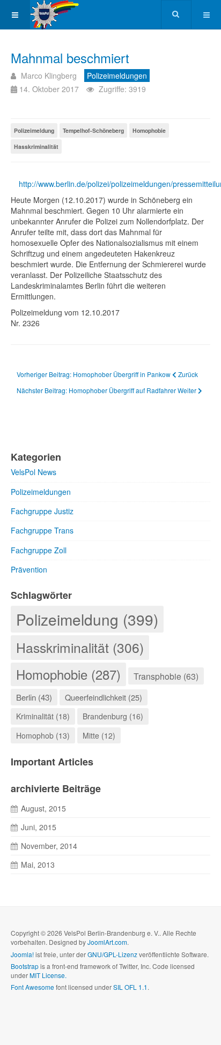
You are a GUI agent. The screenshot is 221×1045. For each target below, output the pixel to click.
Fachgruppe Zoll (39, 550)
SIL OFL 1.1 (130, 986)
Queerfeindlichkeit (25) (103, 697)
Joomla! (22, 954)
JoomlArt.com (107, 941)
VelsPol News (33, 472)
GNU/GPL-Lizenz (112, 954)
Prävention (29, 569)
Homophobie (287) (68, 674)
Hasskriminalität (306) (80, 647)
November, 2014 (49, 845)
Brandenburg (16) (113, 716)
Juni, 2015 (38, 827)
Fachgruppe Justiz (42, 511)
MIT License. (48, 975)
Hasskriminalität (36, 146)
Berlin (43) (34, 697)
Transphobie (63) (166, 676)
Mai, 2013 (38, 864)
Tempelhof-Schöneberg (93, 130)
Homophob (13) (43, 735)
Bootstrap (25, 966)
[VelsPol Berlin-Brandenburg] (68, 14)
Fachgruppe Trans (42, 530)
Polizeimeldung (34, 130)
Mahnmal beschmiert (70, 57)
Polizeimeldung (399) (87, 619)
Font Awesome (32, 986)
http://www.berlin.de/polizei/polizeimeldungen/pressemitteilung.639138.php (114, 183)
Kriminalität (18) (43, 716)
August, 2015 (43, 808)
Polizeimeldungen (41, 491)
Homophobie (149, 130)
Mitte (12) (99, 735)
